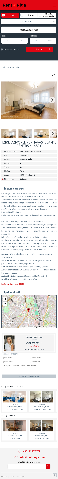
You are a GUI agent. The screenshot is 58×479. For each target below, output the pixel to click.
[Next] (52, 100)
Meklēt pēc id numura (29, 462)
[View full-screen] (53, 75)
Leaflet (22, 327)
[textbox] (28, 30)
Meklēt (39, 49)
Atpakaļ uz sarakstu (11, 67)
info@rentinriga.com (32, 457)
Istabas (33, 36)
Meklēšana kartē (11, 49)
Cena (4, 36)
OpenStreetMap (41, 327)
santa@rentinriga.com (34, 349)
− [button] (5, 303)
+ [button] (5, 299)
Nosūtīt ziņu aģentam (29, 376)
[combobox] (28, 21)
